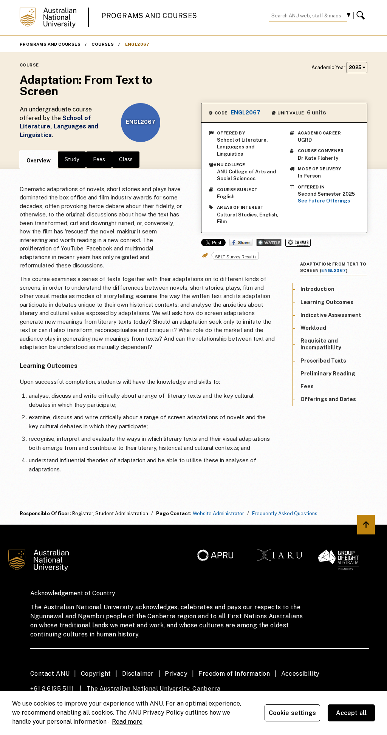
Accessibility (300, 673)
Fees (99, 159)
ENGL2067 (137, 44)
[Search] (361, 15)
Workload (313, 328)
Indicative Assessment (330, 315)
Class (126, 159)
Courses (102, 44)
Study (72, 159)
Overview (38, 161)
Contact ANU (50, 673)
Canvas (298, 243)
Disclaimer (138, 673)
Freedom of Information (234, 673)
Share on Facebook (240, 242)
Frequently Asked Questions (284, 513)
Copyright (96, 673)
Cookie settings (292, 712)
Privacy (176, 673)
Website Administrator (218, 513)
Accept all (351, 712)
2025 (355, 67)
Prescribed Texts (323, 361)
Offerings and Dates (328, 399)
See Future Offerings (324, 201)
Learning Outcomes (326, 302)
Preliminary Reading (327, 374)
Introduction (317, 289)
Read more (127, 721)
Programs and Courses (149, 16)
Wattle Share (269, 242)
